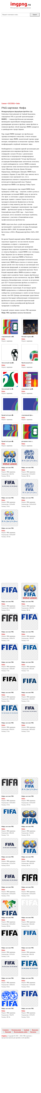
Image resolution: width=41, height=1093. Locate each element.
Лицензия (8, 1032)
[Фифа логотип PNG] (9, 457)
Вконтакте (35, 1030)
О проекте (6, 1030)
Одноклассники (16, 1030)
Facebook (26, 1030)
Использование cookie (20, 1032)
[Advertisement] (20, 40)
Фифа (3, 339)
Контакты (33, 1032)
